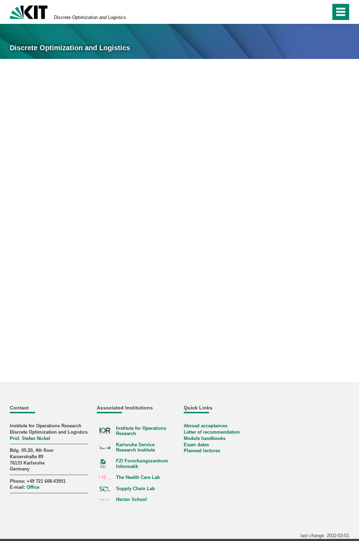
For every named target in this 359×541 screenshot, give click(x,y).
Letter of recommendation (212, 432)
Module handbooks (204, 438)
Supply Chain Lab (135, 488)
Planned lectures (202, 450)
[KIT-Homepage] (29, 11)
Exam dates (196, 444)
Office (33, 487)
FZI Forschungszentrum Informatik (142, 463)
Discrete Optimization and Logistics (90, 17)
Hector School (131, 499)
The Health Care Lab (138, 477)
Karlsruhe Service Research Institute (135, 447)
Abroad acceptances (206, 425)
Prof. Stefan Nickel (30, 438)
